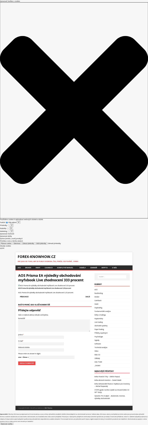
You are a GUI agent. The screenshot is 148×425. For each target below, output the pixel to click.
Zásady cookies (5, 246)
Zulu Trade (98, 362)
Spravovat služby (6, 236)
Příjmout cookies (6, 243)
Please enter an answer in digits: (29, 354)
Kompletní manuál (65, 268)
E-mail (20, 341)
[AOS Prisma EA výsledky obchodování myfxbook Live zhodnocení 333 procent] (46, 285)
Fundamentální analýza (102, 311)
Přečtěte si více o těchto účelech (11, 241)
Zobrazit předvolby (28, 243)
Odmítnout (17, 243)
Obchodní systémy (100, 326)
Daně (96, 304)
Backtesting (98, 293)
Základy (97, 358)
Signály (82, 268)
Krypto (105, 268)
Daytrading (98, 308)
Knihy (38, 268)
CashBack (49, 268)
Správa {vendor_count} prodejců (11, 238)
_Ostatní (97, 365)
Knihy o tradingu (100, 315)
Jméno (20, 335)
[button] (74, 110)
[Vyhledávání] (112, 277)
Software (97, 344)
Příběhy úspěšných (101, 333)
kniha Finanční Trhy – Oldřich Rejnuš (107, 377)
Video (96, 351)
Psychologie (98, 337)
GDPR (2, 248)
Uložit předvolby (41, 243)
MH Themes (48, 408)
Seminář (93, 268)
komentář (21, 318)
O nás (114, 268)
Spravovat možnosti (7, 234)
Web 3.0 (97, 355)
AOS (19, 268)
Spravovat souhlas (7, 424)
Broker (28, 268)
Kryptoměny (98, 318)
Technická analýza (100, 347)
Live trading (98, 322)
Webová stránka (24, 347)
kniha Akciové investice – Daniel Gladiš (107, 380)
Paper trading (99, 329)
